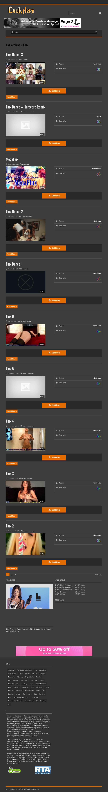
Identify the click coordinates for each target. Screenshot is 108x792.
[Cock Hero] (21, 12)
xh (9, 704)
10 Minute (11, 670)
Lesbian (10, 694)
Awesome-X (12, 673)
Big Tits (34, 673)
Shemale (35, 697)
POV (9, 697)
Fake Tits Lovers (13, 684)
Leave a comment (28, 112)
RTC (28, 697)
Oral (35, 694)
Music (30, 694)
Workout (43, 701)
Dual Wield (24, 680)
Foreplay (16, 687)
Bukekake (11, 677)
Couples (38, 677)
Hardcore (39, 687)
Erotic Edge (33, 680)
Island (38, 690)
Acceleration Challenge (24, 670)
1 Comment (24, 59)
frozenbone (96, 169)
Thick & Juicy (29, 701)
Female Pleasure (40, 684)
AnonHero (42, 670)
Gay (32, 687)
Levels (18, 694)
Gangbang (25, 687)
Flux (9, 687)
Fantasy (24, 684)
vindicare (97, 64)
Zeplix (98, 116)
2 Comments (25, 269)
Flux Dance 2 (14, 211)
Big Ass (27, 673)
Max (24, 694)
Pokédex (42, 694)
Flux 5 (10, 368)
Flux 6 (10, 316)
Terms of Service (26, 730)
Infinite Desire (29, 690)
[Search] (100, 13)
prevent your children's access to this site (23, 736)
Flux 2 (10, 526)
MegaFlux (12, 159)
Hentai (47, 687)
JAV (43, 690)
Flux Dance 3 (14, 54)
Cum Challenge (13, 680)
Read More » (12, 97)
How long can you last (15, 690)
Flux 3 (10, 473)
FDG (31, 684)
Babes (21, 673)
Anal (35, 670)
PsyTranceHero (19, 697)
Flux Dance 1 (14, 264)
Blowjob (42, 673)
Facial (41, 680)
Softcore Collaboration (15, 701)
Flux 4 (10, 421)
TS (37, 701)
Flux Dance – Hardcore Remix (25, 107)
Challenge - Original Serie (25, 677)
